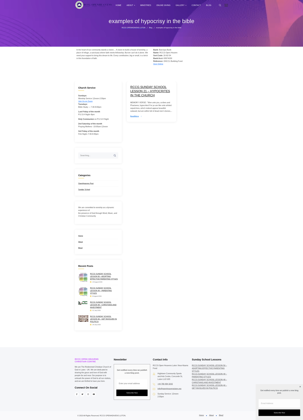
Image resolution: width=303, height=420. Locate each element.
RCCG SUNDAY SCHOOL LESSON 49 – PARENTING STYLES (101, 290)
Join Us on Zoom (85, 101)
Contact (196, 5)
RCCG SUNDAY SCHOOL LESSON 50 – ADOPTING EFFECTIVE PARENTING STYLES (104, 276)
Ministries (145, 5)
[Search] (116, 154)
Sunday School (84, 189)
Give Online (158, 64)
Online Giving (163, 5)
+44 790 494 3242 (165, 384)
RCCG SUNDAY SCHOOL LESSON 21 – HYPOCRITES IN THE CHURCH (150, 91)
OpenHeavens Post (86, 183)
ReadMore (134, 116)
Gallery (180, 5)
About (130, 5)
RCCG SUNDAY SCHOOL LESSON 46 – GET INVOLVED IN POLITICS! (103, 319)
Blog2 (80, 248)
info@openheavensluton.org (169, 389)
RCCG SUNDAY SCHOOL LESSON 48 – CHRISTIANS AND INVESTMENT (103, 304)
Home (118, 5)
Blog (208, 5)
